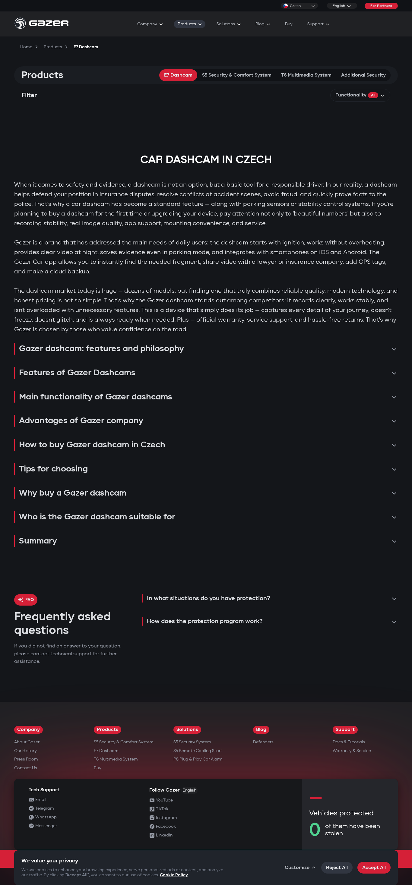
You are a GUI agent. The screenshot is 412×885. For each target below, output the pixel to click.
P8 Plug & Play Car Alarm (198, 759)
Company (28, 729)
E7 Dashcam (178, 75)
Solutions (187, 729)
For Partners (381, 6)
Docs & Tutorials (349, 742)
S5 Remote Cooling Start (197, 750)
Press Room (26, 759)
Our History (25, 750)
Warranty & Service (352, 750)
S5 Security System (192, 742)
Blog (261, 729)
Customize (297, 868)
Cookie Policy (174, 874)
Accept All (374, 868)
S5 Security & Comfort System (236, 75)
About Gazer (27, 742)
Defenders (263, 742)
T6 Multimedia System (306, 75)
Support (345, 729)
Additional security (363, 75)
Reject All (337, 868)
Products (107, 729)
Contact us (25, 767)
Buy (97, 767)
